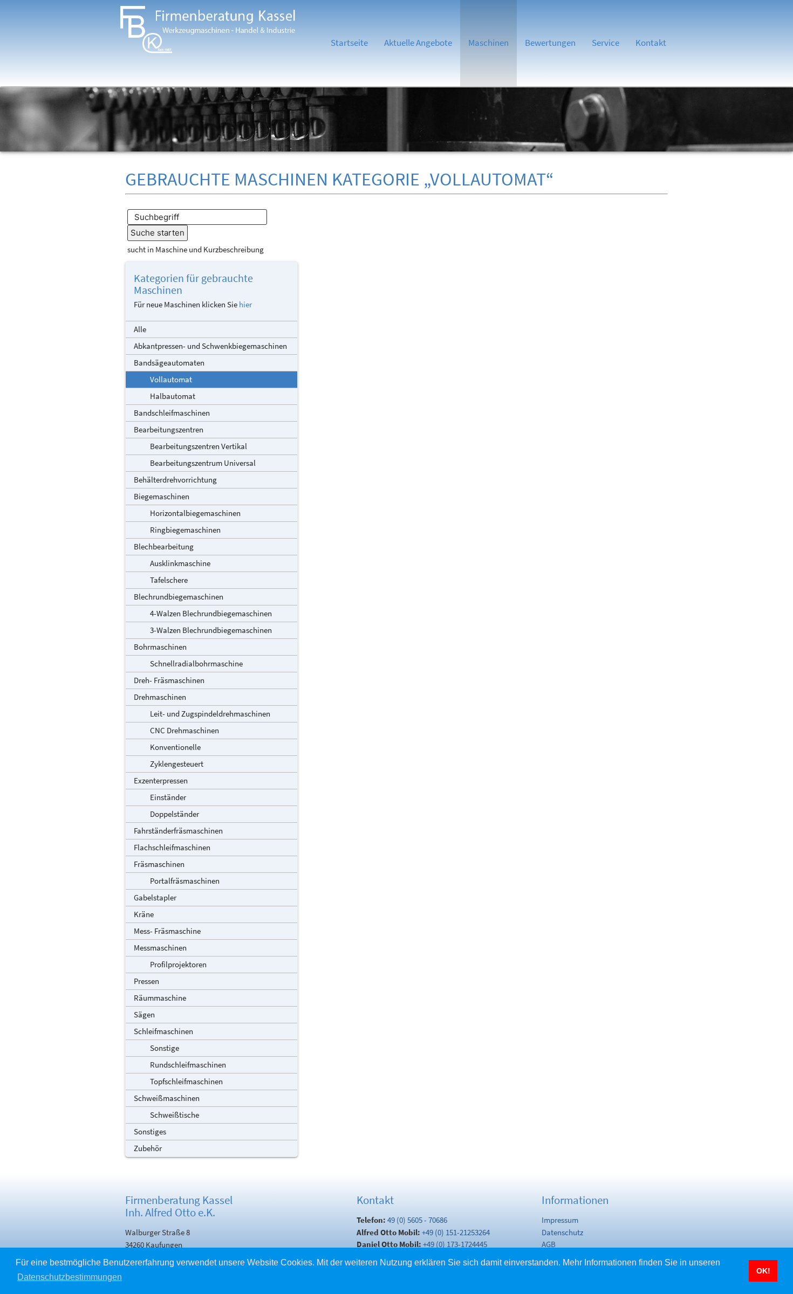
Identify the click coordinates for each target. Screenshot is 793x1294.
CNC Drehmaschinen (184, 730)
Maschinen (488, 43)
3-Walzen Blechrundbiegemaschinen (211, 630)
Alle (140, 329)
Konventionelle (175, 747)
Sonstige (164, 1048)
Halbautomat (172, 396)
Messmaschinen (160, 947)
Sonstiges (150, 1131)
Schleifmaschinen (163, 1031)
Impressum (560, 1220)
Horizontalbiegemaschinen (195, 513)
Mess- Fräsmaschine (167, 931)
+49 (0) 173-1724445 (455, 1244)
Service (605, 43)
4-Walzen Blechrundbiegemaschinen (211, 613)
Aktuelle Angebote (418, 43)
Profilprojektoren (178, 964)
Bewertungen (550, 43)
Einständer (168, 797)
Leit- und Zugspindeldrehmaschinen (210, 713)
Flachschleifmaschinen (172, 847)
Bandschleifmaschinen (172, 413)
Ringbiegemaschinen (185, 530)
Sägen (144, 1014)
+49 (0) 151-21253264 (456, 1232)
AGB (549, 1244)
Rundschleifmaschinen (188, 1064)
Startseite (349, 43)
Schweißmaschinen (167, 1098)
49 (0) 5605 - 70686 (417, 1220)
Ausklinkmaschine (180, 563)
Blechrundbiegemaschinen (178, 596)
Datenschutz (562, 1232)
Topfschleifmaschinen (186, 1081)
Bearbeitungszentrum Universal (203, 463)
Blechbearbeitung (164, 546)
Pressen (146, 981)
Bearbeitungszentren (168, 429)
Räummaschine (160, 998)
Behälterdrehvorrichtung (175, 479)
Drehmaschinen (160, 697)
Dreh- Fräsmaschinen (169, 680)
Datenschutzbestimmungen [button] (69, 1277)
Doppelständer (174, 814)
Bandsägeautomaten (169, 362)
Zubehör (148, 1148)
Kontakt (650, 43)
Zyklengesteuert (176, 764)
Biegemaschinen (161, 496)
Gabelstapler (155, 897)
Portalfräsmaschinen (185, 881)
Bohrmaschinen (160, 647)
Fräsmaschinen (159, 864)
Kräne (144, 914)
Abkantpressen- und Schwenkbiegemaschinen (210, 346)
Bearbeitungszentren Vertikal (198, 446)
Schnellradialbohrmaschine (196, 663)
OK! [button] (763, 1271)
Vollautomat (171, 379)
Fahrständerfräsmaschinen (178, 830)
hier (245, 304)
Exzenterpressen (161, 780)
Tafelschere (169, 580)
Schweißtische (174, 1115)
